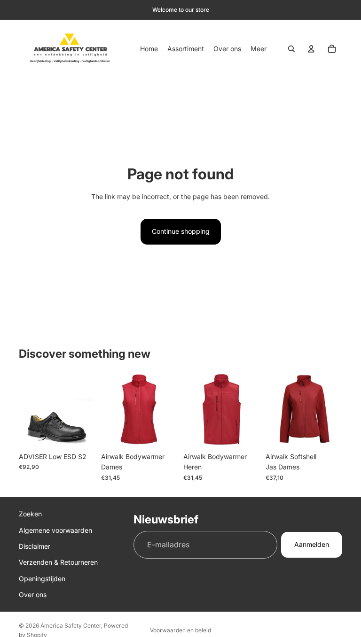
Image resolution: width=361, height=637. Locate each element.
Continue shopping (181, 231)
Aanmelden (311, 544)
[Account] (311, 48)
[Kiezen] (80, 433)
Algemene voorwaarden (55, 530)
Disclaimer (34, 546)
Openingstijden (42, 578)
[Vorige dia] (111, 409)
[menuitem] (258, 49)
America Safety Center (70, 625)
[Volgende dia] (167, 409)
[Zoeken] (291, 48)
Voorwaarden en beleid (180, 630)
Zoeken (30, 514)
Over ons (33, 595)
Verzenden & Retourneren (58, 562)
